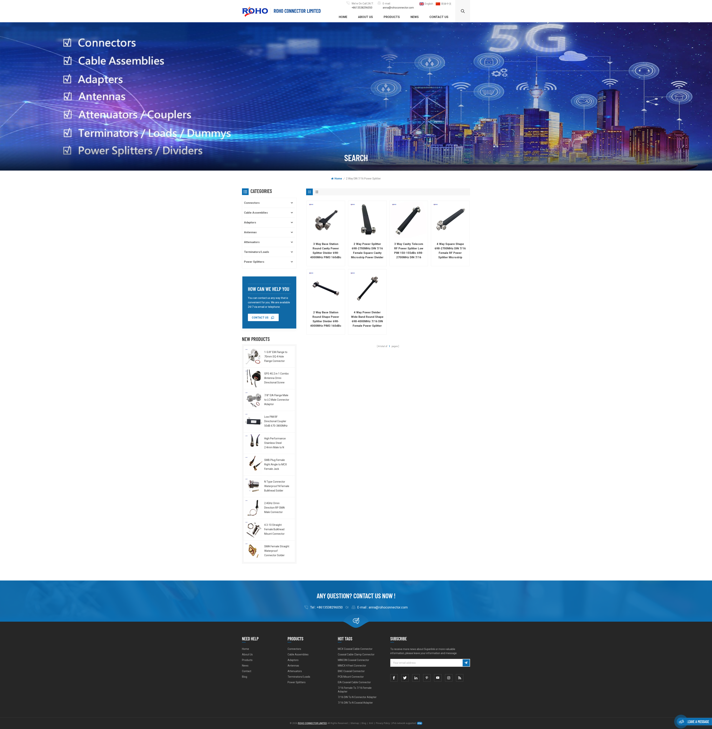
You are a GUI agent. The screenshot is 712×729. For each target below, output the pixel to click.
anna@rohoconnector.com (398, 7)
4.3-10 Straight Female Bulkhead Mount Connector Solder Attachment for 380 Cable (275, 529)
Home (343, 17)
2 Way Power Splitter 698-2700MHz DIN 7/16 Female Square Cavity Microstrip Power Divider (367, 250)
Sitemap (354, 723)
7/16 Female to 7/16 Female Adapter (355, 689)
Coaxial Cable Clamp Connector (356, 654)
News (415, 17)
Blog (244, 676)
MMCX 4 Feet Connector (352, 665)
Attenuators (252, 242)
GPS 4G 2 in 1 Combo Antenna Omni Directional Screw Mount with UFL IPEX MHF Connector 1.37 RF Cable (276, 378)
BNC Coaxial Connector (351, 671)
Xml (371, 723)
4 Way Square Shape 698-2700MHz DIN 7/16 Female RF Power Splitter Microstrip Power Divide (450, 251)
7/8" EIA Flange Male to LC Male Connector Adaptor (276, 400)
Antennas (250, 232)
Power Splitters (254, 261)
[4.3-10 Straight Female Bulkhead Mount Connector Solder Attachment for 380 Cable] (253, 529)
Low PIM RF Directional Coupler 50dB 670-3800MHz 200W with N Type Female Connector (276, 421)
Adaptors (250, 222)
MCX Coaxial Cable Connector (355, 648)
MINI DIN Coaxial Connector (353, 660)
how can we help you (268, 289)
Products (392, 17)
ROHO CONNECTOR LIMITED (297, 11)
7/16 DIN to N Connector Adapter (357, 697)
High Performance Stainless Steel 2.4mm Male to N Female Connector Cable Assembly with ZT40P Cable (276, 443)
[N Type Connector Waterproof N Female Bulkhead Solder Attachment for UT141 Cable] (253, 486)
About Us (365, 17)
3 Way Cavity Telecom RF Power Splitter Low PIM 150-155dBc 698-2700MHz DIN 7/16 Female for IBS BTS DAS (409, 251)
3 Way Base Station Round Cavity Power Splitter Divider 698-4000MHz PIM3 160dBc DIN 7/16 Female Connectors (325, 251)
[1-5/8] (253, 357)
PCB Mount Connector (351, 676)
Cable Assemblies (256, 212)
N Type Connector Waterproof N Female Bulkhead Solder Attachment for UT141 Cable (276, 486)
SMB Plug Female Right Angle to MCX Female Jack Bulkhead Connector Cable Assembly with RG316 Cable (276, 464)
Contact (246, 671)
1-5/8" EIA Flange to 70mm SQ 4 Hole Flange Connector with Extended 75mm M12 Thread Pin (276, 357)
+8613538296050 (362, 7)
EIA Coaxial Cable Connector (354, 682)
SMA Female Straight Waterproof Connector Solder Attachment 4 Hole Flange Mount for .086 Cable (277, 551)
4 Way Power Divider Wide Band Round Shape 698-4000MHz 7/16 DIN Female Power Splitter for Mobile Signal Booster (367, 319)
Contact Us (438, 17)
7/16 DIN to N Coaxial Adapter (355, 702)
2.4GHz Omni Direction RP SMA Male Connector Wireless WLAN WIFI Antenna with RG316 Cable (276, 508)
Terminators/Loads (256, 252)
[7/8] (253, 400)
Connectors (252, 202)
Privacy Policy (383, 723)
